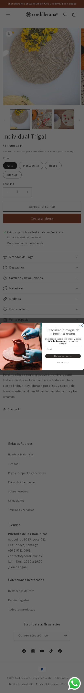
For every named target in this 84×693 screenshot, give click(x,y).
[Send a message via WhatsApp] (74, 683)
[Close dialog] (81, 325)
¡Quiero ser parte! (63, 356)
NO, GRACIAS (63, 362)
